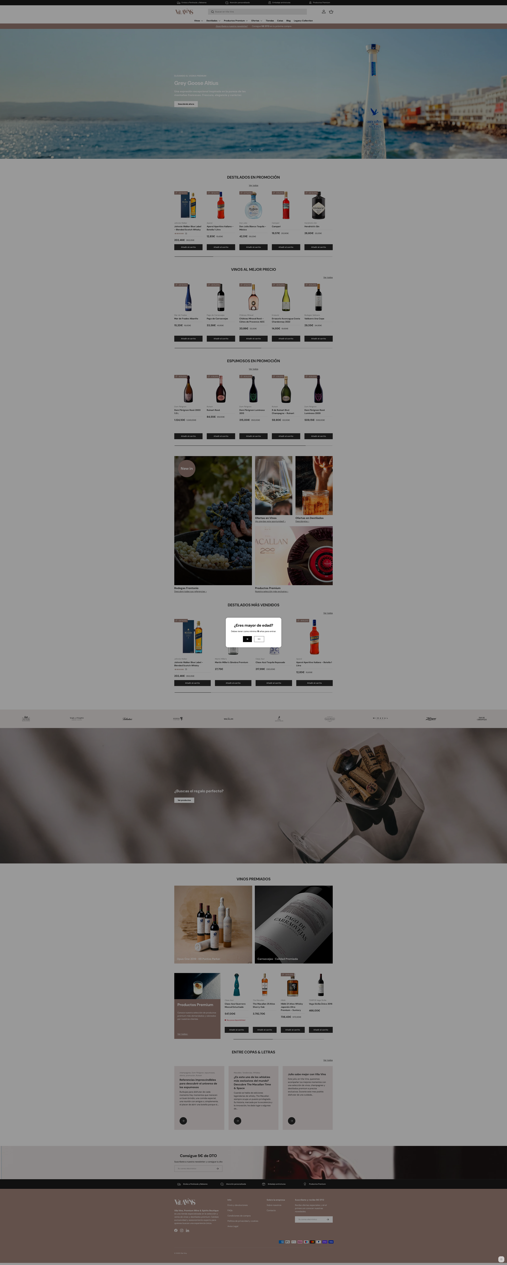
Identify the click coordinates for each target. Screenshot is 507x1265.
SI (247, 639)
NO (259, 639)
